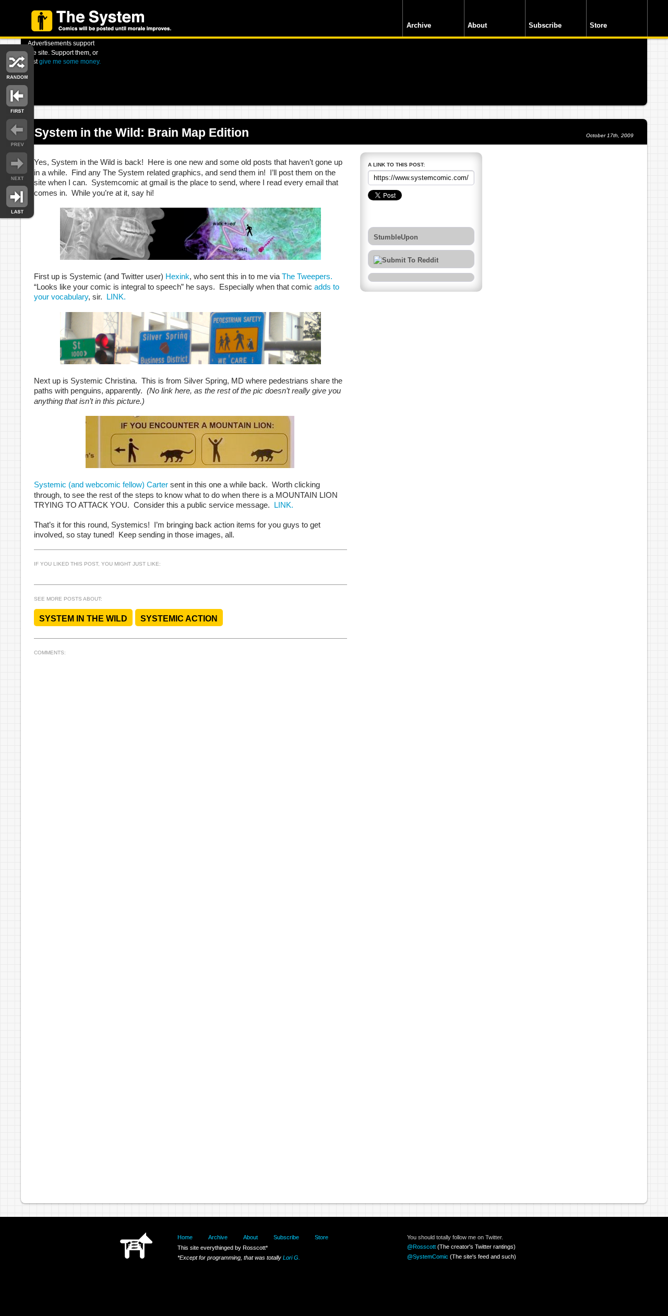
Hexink (177, 276)
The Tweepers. (307, 276)
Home (185, 1237)
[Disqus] (190, 789)
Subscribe (545, 25)
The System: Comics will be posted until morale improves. (101, 20)
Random (17, 64)
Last (17, 199)
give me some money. (70, 61)
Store (598, 25)
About (477, 25)
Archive (419, 25)
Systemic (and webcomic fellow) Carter (101, 485)
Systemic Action (179, 618)
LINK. (116, 297)
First (17, 98)
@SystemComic (427, 1256)
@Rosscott (421, 1246)
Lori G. (291, 1257)
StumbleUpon (396, 237)
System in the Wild (83, 618)
